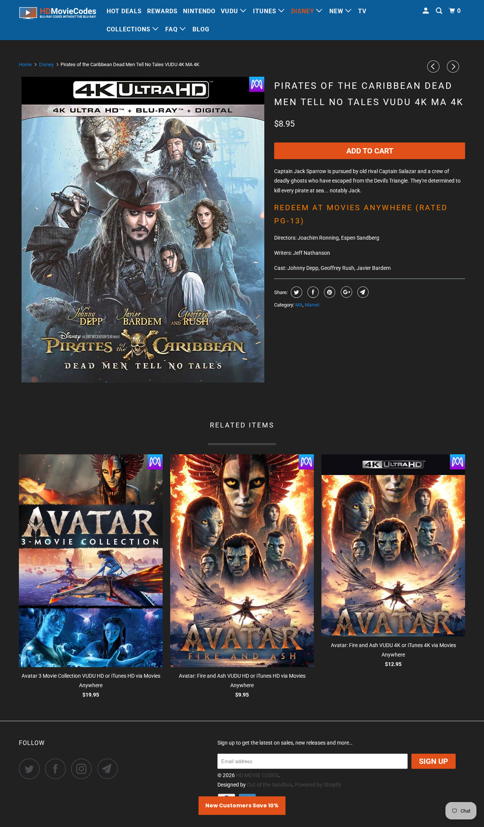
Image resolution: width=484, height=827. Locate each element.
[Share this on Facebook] (312, 292)
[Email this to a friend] (362, 292)
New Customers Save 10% (242, 805)
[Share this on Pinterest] (328, 292)
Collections (129, 29)
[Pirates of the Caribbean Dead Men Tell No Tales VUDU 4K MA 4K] (143, 229)
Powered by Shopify (318, 785)
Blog (200, 29)
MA (298, 305)
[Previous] (434, 66)
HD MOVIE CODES (257, 775)
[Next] (454, 66)
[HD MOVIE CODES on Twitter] (31, 768)
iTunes (265, 11)
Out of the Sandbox (269, 785)
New (337, 11)
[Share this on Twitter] (295, 292)
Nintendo (199, 11)
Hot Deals (124, 11)
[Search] (439, 11)
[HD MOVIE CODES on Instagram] (83, 768)
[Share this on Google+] (345, 292)
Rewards (162, 11)
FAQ (172, 29)
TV (362, 11)
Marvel (312, 305)
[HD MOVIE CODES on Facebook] (57, 768)
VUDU (230, 11)
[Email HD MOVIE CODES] (109, 768)
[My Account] (426, 11)
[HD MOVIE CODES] (57, 14)
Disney (303, 11)
